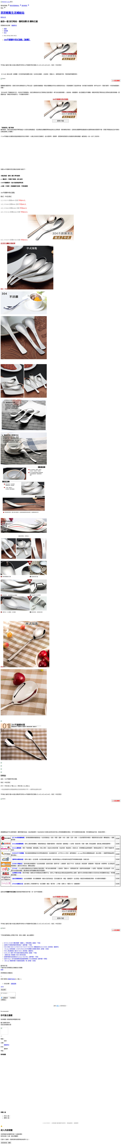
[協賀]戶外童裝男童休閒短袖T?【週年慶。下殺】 (18, 945)
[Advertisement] (15, 151)
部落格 (6, 30)
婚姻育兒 (14, 25)
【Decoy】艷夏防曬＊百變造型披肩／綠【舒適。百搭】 (20, 960)
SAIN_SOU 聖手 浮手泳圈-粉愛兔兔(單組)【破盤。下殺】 (20, 953)
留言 (13, 979)
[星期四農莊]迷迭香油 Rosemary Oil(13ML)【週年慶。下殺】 (21, 957)
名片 (5, 32)
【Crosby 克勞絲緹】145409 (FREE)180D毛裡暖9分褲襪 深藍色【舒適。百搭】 (26, 949)
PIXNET (48, 1123)
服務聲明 (76, 1123)
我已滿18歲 (4, 1142)
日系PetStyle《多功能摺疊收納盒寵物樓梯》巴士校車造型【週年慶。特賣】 (26, 958)
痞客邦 (10, 979)
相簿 (5, 28)
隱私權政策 (69, 1123)
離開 (9, 1142)
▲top (2, 986)
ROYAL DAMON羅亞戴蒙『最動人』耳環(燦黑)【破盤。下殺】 (22, 943)
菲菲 (2, 969)
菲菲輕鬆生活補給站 (12, 12)
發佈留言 (3, 999)
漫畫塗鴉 (13, 983)
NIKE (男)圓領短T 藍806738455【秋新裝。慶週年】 (19, 951)
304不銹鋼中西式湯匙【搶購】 (17, 40)
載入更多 (3, 989)
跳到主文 (3, 17)
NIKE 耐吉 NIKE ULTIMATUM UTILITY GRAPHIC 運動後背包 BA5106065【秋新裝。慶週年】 (31, 947)
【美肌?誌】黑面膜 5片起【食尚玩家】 (15, 955)
